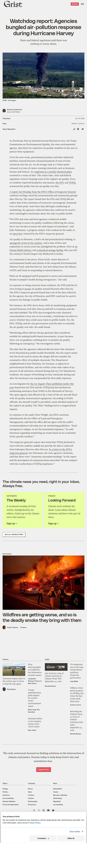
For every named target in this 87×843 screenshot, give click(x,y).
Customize (41, 838)
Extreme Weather (9, 801)
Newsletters (57, 789)
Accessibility (58, 804)
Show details (75, 831)
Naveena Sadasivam (14, 109)
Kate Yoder (32, 730)
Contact (31, 795)
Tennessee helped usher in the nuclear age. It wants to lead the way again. (14, 681)
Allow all (71, 838)
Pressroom (32, 804)
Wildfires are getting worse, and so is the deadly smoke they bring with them (42, 617)
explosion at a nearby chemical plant (53, 171)
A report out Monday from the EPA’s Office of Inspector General (43, 192)
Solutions (6, 795)
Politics (5, 792)
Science (24, 627)
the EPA (60, 182)
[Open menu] (82, 4)
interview (18, 233)
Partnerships (32, 801)
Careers (31, 798)
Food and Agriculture (11, 804)
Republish (57, 801)
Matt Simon (32, 683)
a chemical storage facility (50, 250)
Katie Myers (11, 689)
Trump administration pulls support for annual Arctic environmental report (34, 698)
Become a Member (60, 795)
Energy (5, 789)
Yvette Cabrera (12, 627)
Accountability (8, 798)
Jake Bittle (74, 681)
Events (55, 792)
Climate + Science (77, 123)
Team (30, 792)
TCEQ (72, 182)
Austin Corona (75, 705)
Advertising (57, 798)
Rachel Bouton (50, 686)
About (30, 789)
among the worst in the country (26, 243)
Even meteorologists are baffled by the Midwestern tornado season (35, 669)
